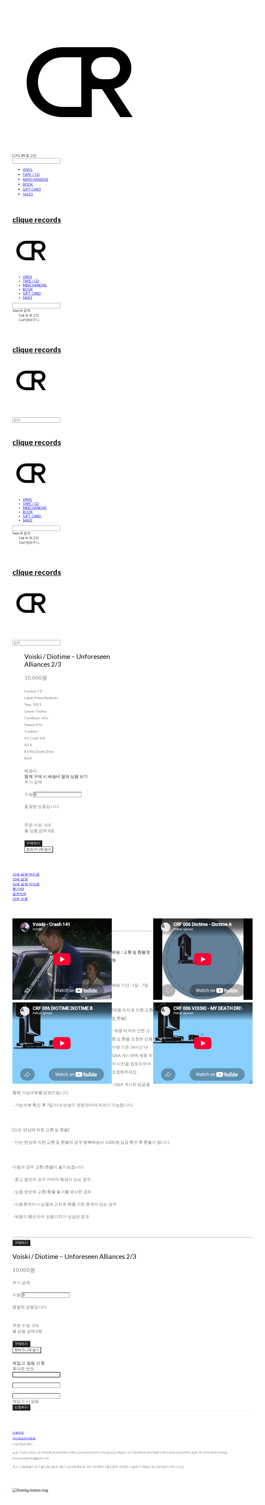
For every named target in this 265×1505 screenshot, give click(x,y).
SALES (28, 194)
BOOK (28, 184)
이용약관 (18, 1432)
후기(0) (18, 889)
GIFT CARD (32, 189)
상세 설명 (20, 879)
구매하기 (21, 1243)
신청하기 (21, 1407)
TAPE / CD (31, 174)
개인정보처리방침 (23, 1438)
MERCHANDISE (35, 179)
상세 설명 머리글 (26, 874)
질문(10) (19, 894)
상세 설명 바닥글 (26, 884)
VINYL (28, 169)
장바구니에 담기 (26, 1350)
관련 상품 (20, 898)
